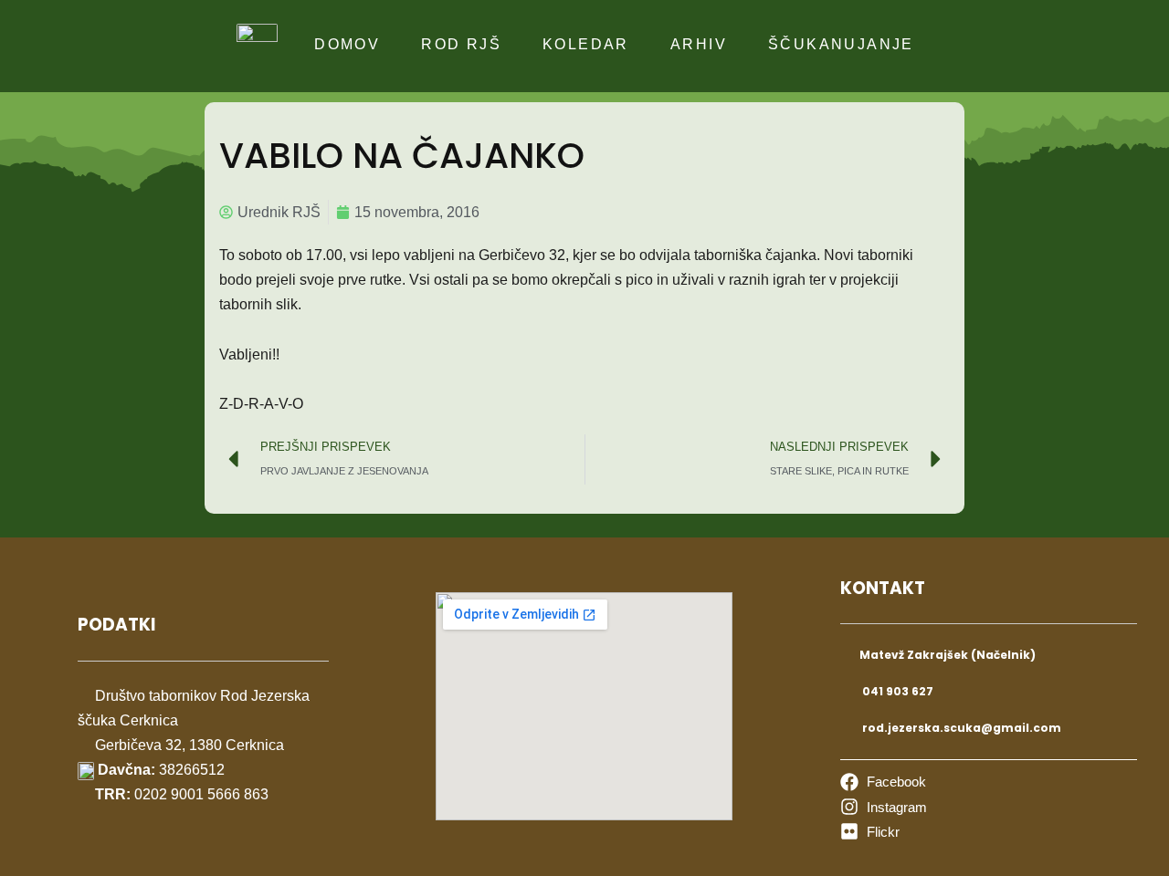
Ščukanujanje (841, 44)
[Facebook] (883, 781)
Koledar (585, 44)
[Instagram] (883, 807)
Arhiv (698, 44)
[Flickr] (870, 831)
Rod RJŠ (461, 44)
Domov (347, 44)
